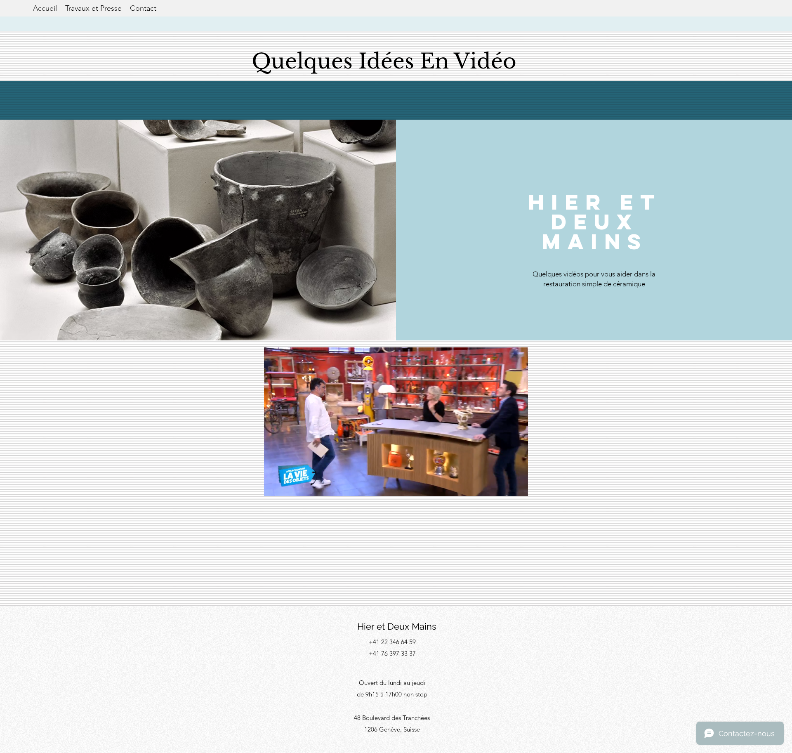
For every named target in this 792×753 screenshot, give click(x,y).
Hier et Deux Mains (396, 626)
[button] (517, 487)
